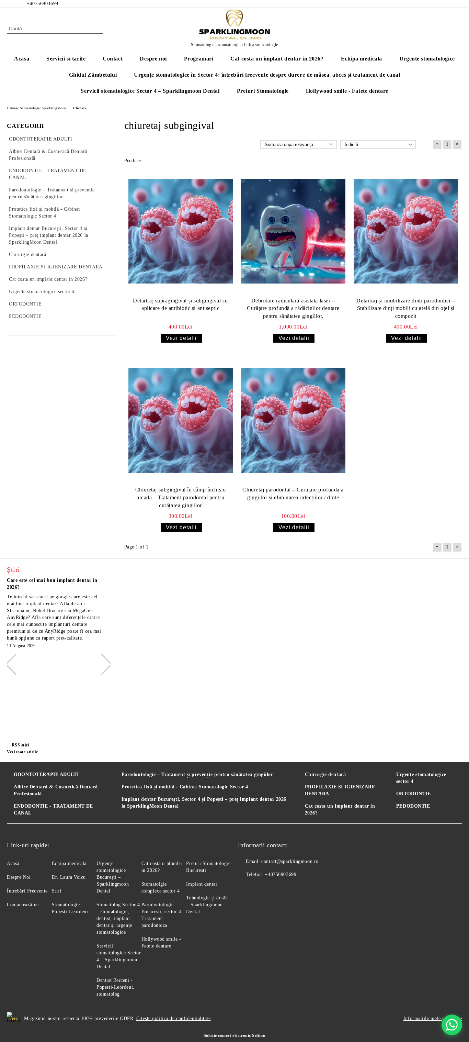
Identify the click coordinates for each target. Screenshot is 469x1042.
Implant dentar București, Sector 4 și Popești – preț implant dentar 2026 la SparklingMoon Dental (204, 803)
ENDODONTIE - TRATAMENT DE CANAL (53, 809)
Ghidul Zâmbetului (93, 75)
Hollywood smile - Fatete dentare (347, 91)
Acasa (21, 59)
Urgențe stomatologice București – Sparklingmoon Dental (112, 877)
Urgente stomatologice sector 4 (421, 778)
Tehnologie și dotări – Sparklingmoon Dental (207, 904)
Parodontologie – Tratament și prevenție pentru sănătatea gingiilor (197, 774)
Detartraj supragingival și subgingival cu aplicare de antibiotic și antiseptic (180, 304)
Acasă (13, 863)
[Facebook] (427, 4)
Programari (199, 59)
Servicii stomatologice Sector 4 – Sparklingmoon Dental (150, 91)
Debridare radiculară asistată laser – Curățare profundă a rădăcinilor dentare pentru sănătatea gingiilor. (293, 308)
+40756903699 (280, 874)
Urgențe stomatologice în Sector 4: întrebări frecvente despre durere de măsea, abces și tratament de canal (267, 75)
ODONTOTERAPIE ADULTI (46, 774)
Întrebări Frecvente (27, 891)
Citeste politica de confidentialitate (173, 1018)
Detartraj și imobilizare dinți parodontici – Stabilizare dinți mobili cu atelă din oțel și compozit (405, 308)
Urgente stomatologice (427, 59)
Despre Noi (19, 877)
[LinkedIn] (438, 4)
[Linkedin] (288, 888)
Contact (113, 59)
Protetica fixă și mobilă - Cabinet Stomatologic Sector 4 (185, 786)
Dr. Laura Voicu (69, 877)
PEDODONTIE (413, 806)
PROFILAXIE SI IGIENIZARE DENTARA (340, 790)
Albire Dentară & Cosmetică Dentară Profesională (56, 790)
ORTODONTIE (413, 793)
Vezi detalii (181, 338)
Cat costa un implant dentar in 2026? (276, 59)
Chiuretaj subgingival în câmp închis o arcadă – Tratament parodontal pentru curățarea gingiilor (180, 497)
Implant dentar (201, 884)
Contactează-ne (23, 904)
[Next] (101, 664)
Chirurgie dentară (325, 774)
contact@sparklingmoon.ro (289, 861)
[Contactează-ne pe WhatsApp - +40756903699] (452, 1025)
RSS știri (20, 745)
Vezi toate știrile (22, 752)
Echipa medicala (361, 59)
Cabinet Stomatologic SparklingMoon (36, 108)
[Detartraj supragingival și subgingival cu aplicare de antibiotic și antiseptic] (180, 231)
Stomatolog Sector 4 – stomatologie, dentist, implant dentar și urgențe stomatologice (118, 918)
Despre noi (153, 59)
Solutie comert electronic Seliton (234, 1035)
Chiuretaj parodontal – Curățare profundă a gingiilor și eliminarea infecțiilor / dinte (293, 493)
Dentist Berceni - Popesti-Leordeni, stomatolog (115, 987)
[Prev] (15, 664)
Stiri (56, 891)
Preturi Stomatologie (263, 91)
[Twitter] (448, 4)
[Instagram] (458, 4)
